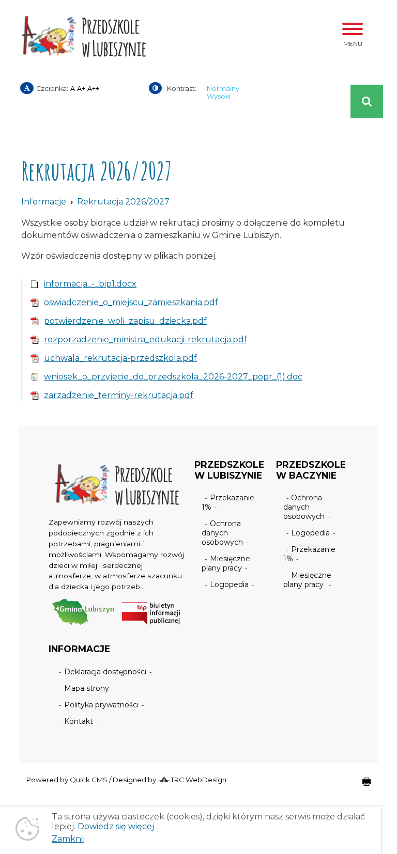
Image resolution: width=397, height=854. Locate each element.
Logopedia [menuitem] (229, 584)
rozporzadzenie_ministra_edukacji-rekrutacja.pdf (145, 339)
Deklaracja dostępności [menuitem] (105, 671)
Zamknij (68, 839)
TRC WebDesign (198, 780)
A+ (81, 88)
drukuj (358, 787)
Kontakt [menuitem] (78, 721)
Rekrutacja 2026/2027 (123, 202)
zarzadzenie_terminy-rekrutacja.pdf (118, 395)
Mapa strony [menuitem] (86, 688)
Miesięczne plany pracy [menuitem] (226, 563)
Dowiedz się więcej (116, 826)
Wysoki (219, 96)
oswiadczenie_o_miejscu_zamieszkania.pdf (131, 302)
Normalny (223, 88)
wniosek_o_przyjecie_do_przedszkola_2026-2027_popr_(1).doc (173, 377)
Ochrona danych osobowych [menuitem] (222, 533)
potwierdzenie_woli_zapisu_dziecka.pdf (125, 321)
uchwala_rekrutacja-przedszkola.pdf (120, 358)
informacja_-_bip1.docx (90, 284)
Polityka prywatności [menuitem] (101, 704)
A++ (93, 88)
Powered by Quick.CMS (67, 780)
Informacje (43, 202)
